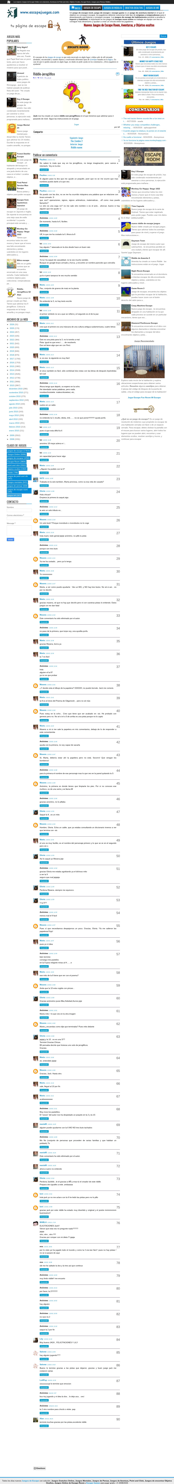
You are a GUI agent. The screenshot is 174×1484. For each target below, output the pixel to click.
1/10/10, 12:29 (50, 599)
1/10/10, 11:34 (53, 414)
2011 (12, 381)
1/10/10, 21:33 (48, 1339)
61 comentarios (155, 71)
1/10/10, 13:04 (50, 1036)
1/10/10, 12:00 (49, 478)
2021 (12, 343)
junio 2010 (14, 411)
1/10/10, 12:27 (51, 583)
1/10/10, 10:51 (47, 243)
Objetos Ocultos (134, 8)
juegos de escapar (15, 458)
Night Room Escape (151, 75)
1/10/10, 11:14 (53, 383)
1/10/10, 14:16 (52, 1152)
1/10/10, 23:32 (51, 1364)
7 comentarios (154, 99)
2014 (12, 370)
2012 (12, 378)
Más (162, 57)
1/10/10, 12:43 (51, 710)
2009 (12, 435)
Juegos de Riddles (113, 8)
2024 (12, 332)
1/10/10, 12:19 (53, 545)
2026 (12, 324)
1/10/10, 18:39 (53, 1275)
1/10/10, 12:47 (51, 754)
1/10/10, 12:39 (50, 653)
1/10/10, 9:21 (51, 160)
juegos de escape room (17, 489)
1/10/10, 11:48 (50, 465)
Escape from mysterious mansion (23, 203)
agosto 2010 (14, 404)
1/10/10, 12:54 (53, 868)
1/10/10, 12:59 (53, 953)
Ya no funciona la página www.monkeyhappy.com (144, 140)
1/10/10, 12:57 (51, 925)
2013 (12, 374)
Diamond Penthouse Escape (144, 323)
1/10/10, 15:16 (50, 1178)
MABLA (43, 1222)
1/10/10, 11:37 (47, 427)
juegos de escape (15, 451)
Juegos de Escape (92, 8)
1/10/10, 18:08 (48, 1262)
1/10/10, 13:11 (50, 1096)
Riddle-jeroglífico (44, 73)
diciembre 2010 (16, 389)
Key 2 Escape (23, 99)
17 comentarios (155, 57)
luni (41, 1194)
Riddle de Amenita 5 (140, 258)
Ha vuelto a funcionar (132, 137)
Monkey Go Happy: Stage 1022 (23, 232)
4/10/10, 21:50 (52, 1380)
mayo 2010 (14, 415)
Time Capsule (137, 206)
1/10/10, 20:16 (53, 1288)
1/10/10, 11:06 (50, 285)
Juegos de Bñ (152, 8)
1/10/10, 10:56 (53, 256)
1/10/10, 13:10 (50, 1083)
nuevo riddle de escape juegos (145, 223)
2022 (12, 340)
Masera (43, 519)
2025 (12, 328)
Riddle (42, 78)
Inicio (77, 8)
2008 (12, 439)
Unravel (20, 73)
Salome (43, 1352)
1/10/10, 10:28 (53, 231)
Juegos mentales (14, 482)
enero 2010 (14, 431)
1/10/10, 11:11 (50, 323)
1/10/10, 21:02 (53, 1326)
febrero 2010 (15, 427)
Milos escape (23, 260)
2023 (12, 336)
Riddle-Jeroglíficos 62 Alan (24, 292)
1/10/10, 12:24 (50, 571)
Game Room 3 (137, 288)
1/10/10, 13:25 (52, 1124)
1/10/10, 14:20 (52, 1165)
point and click (13, 465)
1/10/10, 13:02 (51, 1023)
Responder (44, 170)
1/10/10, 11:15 (50, 401)
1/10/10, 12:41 (53, 666)
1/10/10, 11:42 (47, 453)
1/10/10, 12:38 (50, 640)
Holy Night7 (22, 47)
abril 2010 (13, 419)
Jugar (76, 124)
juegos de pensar (14, 486)
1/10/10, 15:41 (48, 1194)
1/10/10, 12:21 (51, 558)
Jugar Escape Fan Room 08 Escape (144, 397)
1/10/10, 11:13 (50, 367)
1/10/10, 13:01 (53, 1010)
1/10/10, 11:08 (50, 298)
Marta (42, 285)
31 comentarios (155, 85)
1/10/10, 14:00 (53, 1137)
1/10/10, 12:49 (51, 783)
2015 (12, 366)
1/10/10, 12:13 (53, 507)
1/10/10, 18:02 (48, 1246)
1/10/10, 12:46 (53, 741)
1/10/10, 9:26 (51, 175)
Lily (41, 1339)
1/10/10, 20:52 (53, 1300)
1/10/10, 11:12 (50, 354)
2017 (12, 359)
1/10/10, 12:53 (50, 839)
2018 (12, 355)
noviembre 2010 (16, 392)
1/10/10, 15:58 (48, 1207)
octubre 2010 (15, 396)
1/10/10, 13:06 (51, 1070)
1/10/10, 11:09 (47, 310)
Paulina (43, 159)
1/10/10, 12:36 (53, 628)
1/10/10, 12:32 (51, 615)
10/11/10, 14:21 (53, 1406)
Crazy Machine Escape (141, 306)
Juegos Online (13, 454)
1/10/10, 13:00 (50, 972)
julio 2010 (13, 408)
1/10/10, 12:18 (50, 532)
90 (118, 74)
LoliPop (43, 1380)
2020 (12, 347)
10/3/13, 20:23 (49, 1418)
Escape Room (13, 462)
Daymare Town (138, 241)
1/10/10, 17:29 (51, 1222)
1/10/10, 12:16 (51, 519)
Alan (42, 1418)
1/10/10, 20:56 (53, 1313)
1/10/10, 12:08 (50, 491)
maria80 (43, 1124)
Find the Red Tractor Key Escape (151, 89)
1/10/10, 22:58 (51, 1352)
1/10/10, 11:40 (47, 440)
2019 (12, 351)
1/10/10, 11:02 (47, 272)
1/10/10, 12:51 (50, 811)
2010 (12, 385)
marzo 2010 (14, 423)
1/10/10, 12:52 (51, 824)
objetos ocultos (13, 469)
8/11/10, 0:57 (52, 1393)
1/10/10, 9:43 (51, 191)
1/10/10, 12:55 (50, 886)
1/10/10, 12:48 (53, 770)
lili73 (42, 478)
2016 (12, 362)
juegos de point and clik (17, 476)
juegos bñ (11, 495)
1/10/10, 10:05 (53, 218)
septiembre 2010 (16, 400)
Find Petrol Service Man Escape (22, 185)
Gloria (42, 491)
